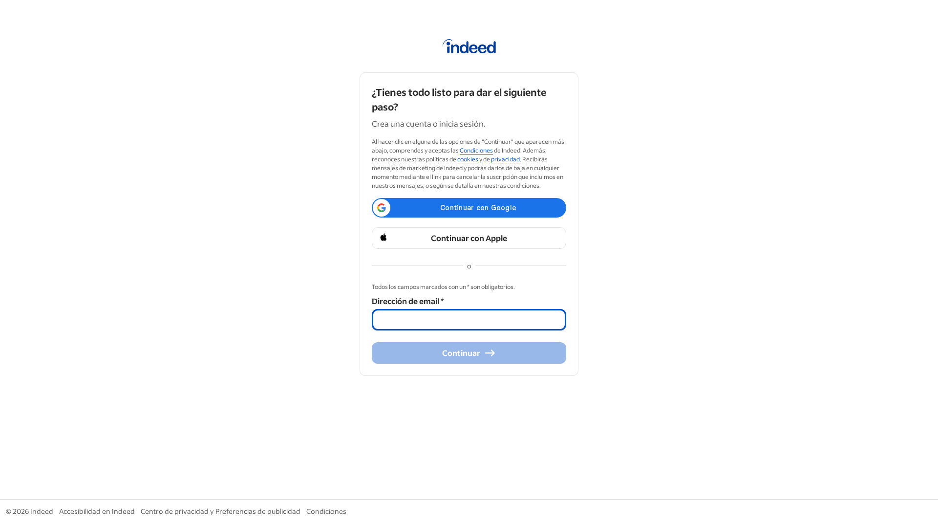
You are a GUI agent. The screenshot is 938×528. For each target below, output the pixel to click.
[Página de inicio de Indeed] (469, 48)
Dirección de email (408, 301)
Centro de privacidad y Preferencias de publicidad (220, 511)
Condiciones (476, 150)
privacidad (505, 159)
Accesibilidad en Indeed (97, 511)
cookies (467, 159)
